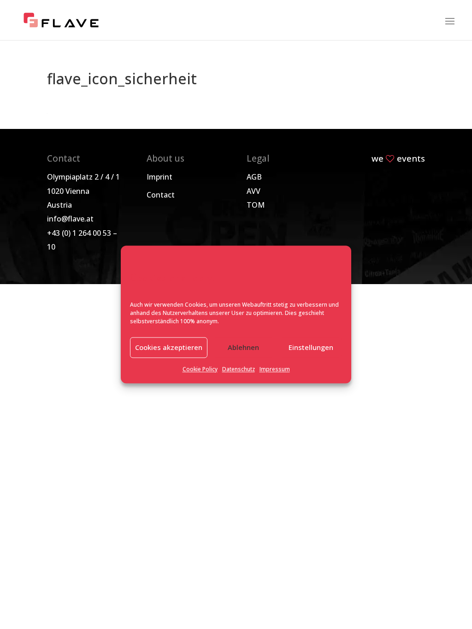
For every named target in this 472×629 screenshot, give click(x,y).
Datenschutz (238, 369)
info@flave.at (70, 219)
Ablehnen (243, 347)
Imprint (159, 177)
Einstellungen (311, 347)
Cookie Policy (200, 369)
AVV (253, 191)
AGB (254, 177)
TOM (256, 205)
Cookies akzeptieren (168, 347)
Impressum (275, 369)
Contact (161, 195)
